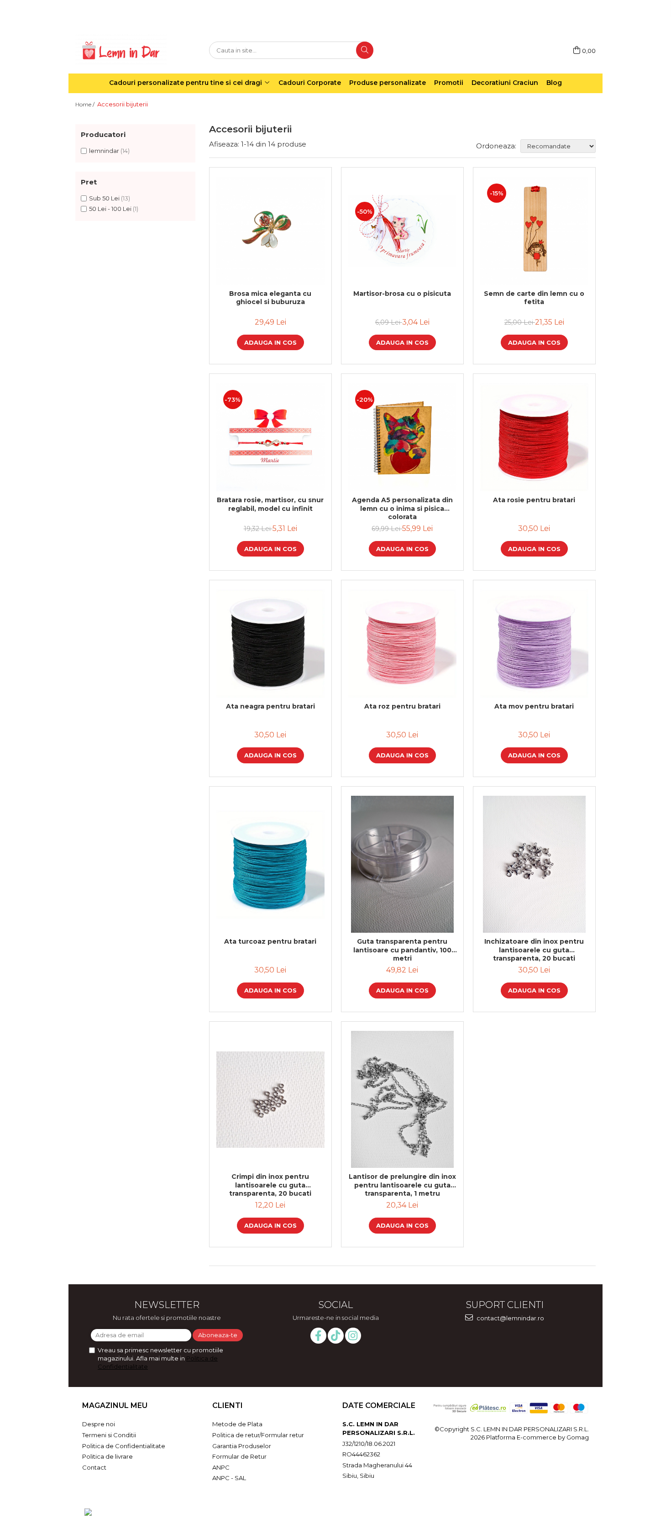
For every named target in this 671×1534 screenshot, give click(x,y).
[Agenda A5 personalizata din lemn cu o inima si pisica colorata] (402, 437)
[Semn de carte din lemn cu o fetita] (534, 231)
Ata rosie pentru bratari (534, 500)
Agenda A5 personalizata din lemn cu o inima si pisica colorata (402, 508)
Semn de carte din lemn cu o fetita (534, 297)
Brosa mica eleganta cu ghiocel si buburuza (270, 297)
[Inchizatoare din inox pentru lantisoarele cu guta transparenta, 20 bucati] (534, 864)
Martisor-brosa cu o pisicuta (402, 293)
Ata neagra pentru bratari (270, 706)
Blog (554, 83)
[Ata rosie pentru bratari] (534, 437)
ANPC (221, 1467)
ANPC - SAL (229, 1477)
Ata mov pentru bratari (534, 706)
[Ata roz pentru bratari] (402, 643)
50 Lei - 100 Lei (110, 208)
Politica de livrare (107, 1456)
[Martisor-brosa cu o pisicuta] (402, 231)
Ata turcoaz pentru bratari (270, 941)
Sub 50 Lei (104, 198)
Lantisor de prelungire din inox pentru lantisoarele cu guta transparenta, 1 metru (402, 1184)
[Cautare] (364, 50)
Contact (94, 1467)
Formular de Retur (239, 1456)
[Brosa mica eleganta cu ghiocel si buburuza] (270, 231)
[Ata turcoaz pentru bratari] (270, 864)
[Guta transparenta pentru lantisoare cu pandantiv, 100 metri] (402, 864)
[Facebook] (318, 1336)
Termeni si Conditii (109, 1435)
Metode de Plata (237, 1424)
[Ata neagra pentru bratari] (270, 643)
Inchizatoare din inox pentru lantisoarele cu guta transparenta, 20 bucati (534, 949)
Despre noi (98, 1424)
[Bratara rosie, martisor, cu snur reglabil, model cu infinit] (270, 437)
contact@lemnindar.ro (509, 1318)
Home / (85, 104)
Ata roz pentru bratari (402, 706)
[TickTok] (336, 1336)
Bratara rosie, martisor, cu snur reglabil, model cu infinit (270, 504)
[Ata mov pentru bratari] (534, 643)
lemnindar (104, 150)
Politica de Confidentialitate (123, 1446)
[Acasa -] (121, 50)
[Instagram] (353, 1336)
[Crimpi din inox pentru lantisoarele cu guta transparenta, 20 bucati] (270, 1099)
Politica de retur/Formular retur (258, 1435)
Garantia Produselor (241, 1446)
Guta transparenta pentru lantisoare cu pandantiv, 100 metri (402, 949)
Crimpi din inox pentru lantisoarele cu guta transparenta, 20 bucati (270, 1184)
